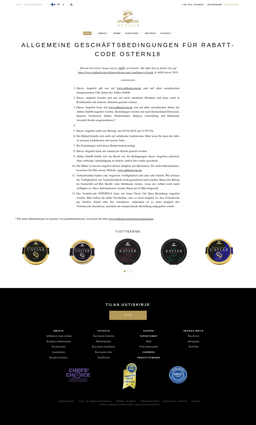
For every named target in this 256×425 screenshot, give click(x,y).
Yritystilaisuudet (148, 346)
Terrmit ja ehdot (126, 401)
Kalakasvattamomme (58, 341)
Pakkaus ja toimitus (175, 401)
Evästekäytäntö (149, 401)
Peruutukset (66, 401)
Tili (18, 5)
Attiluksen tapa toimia (59, 336)
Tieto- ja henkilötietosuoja (95, 401)
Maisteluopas (103, 341)
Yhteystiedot (33, 5)
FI (58, 4)
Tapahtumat (149, 336)
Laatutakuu (58, 352)
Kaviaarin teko (103, 352)
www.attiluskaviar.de (129, 88)
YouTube (193, 346)
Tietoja (195, 401)
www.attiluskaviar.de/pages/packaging (131, 218)
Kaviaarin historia (103, 336)
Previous (20, 250)
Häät (148, 341)
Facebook (193, 336)
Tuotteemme (59, 346)
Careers (148, 352)
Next (236, 250)
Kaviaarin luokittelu (103, 346)
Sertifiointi (104, 357)
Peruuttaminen (148, 358)
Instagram (193, 341)
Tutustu (103, 331)
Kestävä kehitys (58, 357)
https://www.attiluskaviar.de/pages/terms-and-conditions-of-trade (116, 72)
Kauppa (148, 331)
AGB (121, 68)
